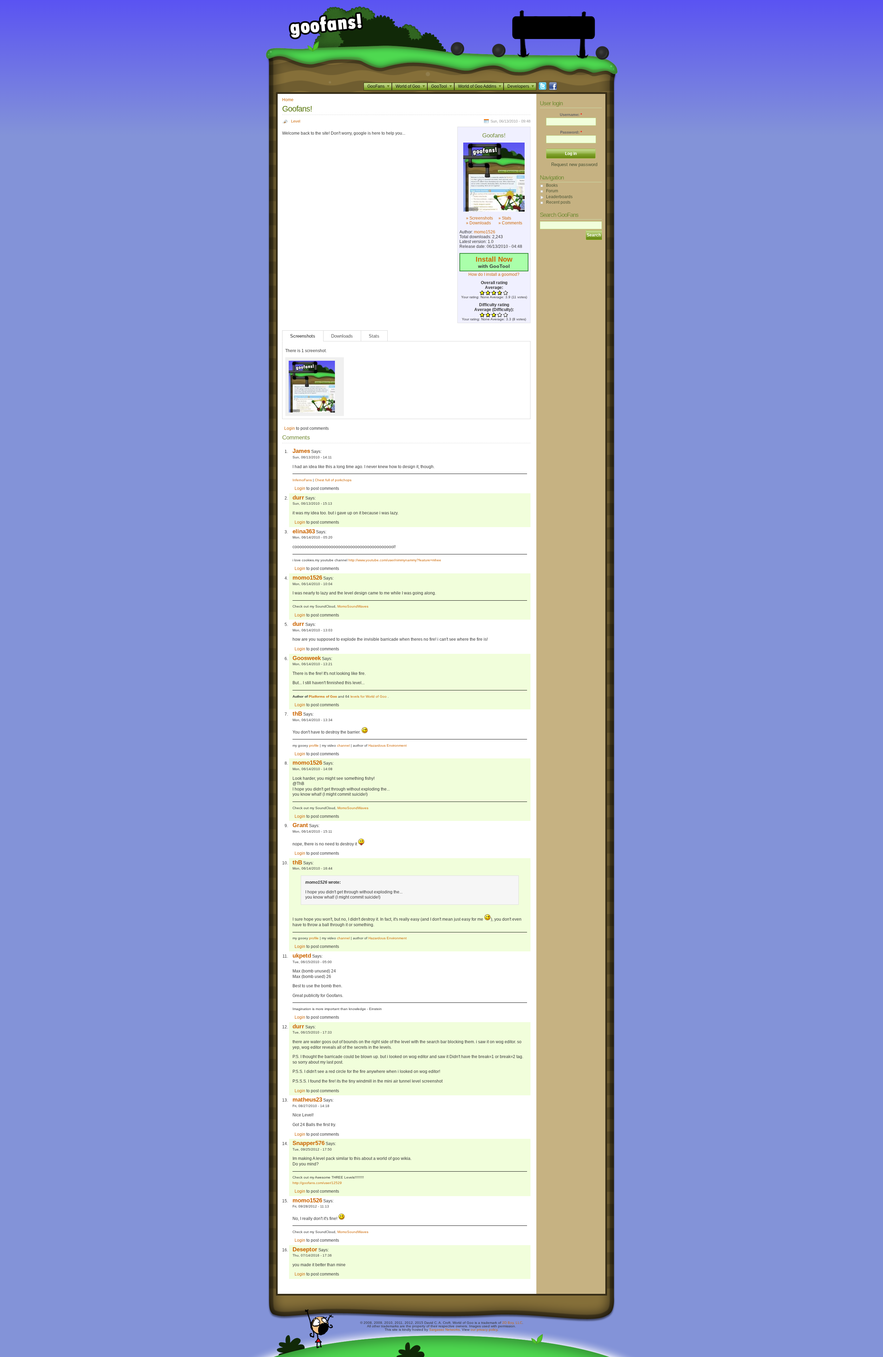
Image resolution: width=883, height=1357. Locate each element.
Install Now (494, 259)
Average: (494, 287)
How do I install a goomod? (493, 274)
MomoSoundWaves (352, 606)
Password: (571, 132)
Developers (518, 86)
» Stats (504, 218)
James (301, 450)
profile (314, 745)
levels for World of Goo (369, 696)
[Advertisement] (553, 27)
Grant (300, 825)
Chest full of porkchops (333, 480)
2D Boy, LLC (512, 1323)
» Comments (510, 223)
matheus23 (307, 1099)
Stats (374, 336)
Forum (552, 190)
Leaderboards (559, 196)
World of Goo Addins (477, 86)
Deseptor (304, 1249)
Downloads (342, 336)
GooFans (376, 86)
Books (552, 185)
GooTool (439, 86)
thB (297, 713)
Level (295, 121)
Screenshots (302, 336)
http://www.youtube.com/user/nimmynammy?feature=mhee (394, 560)
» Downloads (478, 223)
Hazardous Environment (387, 745)
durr (298, 497)
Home (288, 99)
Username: (571, 115)
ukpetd (301, 955)
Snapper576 (308, 1143)
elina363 (303, 531)
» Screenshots (479, 218)
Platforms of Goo (323, 696)
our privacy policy (483, 1329)
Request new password (574, 164)
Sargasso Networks (444, 1329)
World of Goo (408, 86)
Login (289, 428)
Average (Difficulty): (494, 309)
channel (343, 745)
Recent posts (558, 202)
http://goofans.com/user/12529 (317, 1183)
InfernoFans (302, 480)
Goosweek (306, 658)
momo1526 (484, 232)
